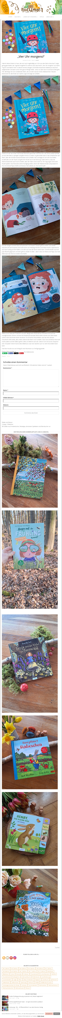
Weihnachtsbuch (53, 985)
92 (17, 1003)
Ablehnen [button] (56, 1013)
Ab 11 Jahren (32, 971)
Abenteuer (50, 971)
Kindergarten (15, 977)
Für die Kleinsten (44, 974)
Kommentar (7, 368)
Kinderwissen (36, 977)
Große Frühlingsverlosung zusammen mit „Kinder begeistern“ (26, 996)
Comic (12, 974)
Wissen (28, 988)
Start (10, 17)
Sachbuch (45, 979)
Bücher (17, 17)
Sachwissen (53, 979)
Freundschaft (34, 974)
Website (5, 405)
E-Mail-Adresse (8, 397)
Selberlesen (6, 982)
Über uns (49, 17)
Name (5, 390)
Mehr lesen (40, 1016)
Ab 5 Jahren (31, 968)
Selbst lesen (15, 982)
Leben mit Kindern (29, 17)
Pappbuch (38, 979)
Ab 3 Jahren (14, 968)
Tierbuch (30, 982)
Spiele (42, 17)
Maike (37, 60)
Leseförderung (46, 977)
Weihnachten (42, 985)
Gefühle (53, 974)
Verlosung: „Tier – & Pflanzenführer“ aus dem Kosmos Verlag (26, 1007)
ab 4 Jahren (23, 968)
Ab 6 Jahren (40, 968)
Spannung (23, 982)
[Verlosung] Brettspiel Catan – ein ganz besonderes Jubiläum (26, 1002)
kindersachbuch (25, 977)
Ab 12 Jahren (41, 971)
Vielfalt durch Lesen (46, 982)
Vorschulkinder (33, 985)
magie (15, 979)
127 (16, 998)
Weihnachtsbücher (8, 988)
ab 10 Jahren (23, 971)
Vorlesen (24, 985)
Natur (20, 979)
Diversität (18, 974)
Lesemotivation (7, 979)
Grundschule (6, 977)
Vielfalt (37, 982)
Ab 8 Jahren (6, 971)
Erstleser (25, 974)
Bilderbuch (6, 974)
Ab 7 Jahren (48, 968)
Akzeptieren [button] (49, 1013)
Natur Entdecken (28, 979)
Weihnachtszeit (19, 988)
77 (16, 1009)
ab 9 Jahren (14, 971)
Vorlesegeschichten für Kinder (11, 985)
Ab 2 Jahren (6, 968)
